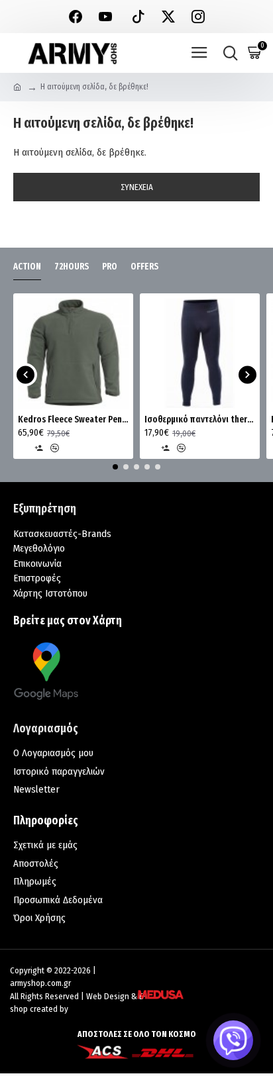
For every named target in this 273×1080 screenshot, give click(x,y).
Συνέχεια (137, 187)
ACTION (27, 266)
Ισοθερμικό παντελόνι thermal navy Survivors (199, 419)
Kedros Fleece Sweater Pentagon (73, 419)
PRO (109, 266)
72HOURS (71, 266)
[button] (25, 374)
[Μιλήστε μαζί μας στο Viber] (233, 1040)
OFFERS (144, 266)
